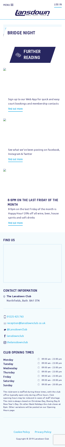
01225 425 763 (15, 316)
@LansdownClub (17, 329)
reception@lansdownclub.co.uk (26, 323)
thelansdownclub (17, 342)
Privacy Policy (43, 431)
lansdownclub (15, 335)
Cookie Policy (22, 431)
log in (58, 4)
